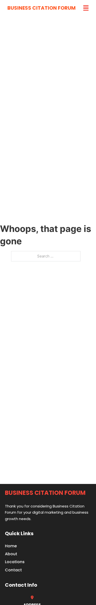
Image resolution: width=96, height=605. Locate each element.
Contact (13, 570)
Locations (15, 562)
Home (11, 546)
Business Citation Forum (41, 7)
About (11, 554)
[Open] (86, 8)
